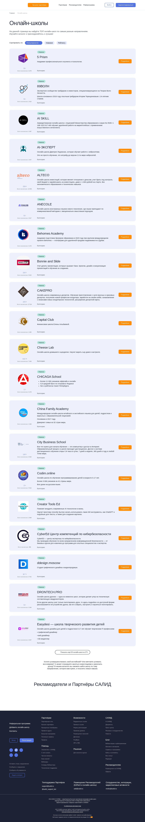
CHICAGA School (49, 376)
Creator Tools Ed (48, 504)
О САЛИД (109, 721)
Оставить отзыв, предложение (19, 763)
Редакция (109, 759)
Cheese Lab (45, 347)
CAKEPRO (44, 290)
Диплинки (76, 737)
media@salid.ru (111, 789)
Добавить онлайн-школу (19, 727)
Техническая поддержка (49, 768)
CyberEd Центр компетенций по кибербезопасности (74, 534)
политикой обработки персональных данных (72, 811)
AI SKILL (43, 118)
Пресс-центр (110, 727)
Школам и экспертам (112, 746)
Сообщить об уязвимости (17, 770)
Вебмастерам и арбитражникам (116, 743)
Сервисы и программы (113, 749)
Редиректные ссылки (80, 721)
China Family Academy (53, 409)
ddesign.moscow (48, 563)
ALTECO (43, 175)
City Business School (51, 442)
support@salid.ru (48, 786)
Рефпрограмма (89, 5)
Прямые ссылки (78, 724)
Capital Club (45, 319)
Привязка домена (79, 730)
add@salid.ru (78, 789)
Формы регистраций (80, 727)
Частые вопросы (46, 756)
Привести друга (46, 730)
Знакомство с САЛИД (48, 749)
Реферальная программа (19, 724)
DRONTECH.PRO (49, 592)
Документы (109, 724)
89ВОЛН (43, 86)
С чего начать (45, 752)
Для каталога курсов (80, 752)
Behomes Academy (50, 233)
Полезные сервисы (47, 737)
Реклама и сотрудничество (114, 730)
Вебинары (44, 762)
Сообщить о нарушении (17, 767)
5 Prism (42, 57)
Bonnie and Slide (48, 261)
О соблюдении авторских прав (72, 806)
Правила (44, 740)
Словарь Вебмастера (48, 765)
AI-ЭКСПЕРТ (46, 147)
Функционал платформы (49, 727)
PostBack (76, 740)
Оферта (108, 771)
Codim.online (46, 473)
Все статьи (109, 756)
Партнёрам (63, 5)
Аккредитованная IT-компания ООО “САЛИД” (72, 800)
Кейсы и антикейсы (112, 752)
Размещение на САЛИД (113, 768)
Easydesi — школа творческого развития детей (70, 624)
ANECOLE (44, 204)
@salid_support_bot (49, 789)
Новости (108, 734)
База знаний (45, 759)
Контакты (13, 731)
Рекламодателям (75, 5)
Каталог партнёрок (47, 724)
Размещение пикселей (80, 734)
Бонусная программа (48, 734)
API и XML (76, 743)
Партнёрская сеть (47, 721)
